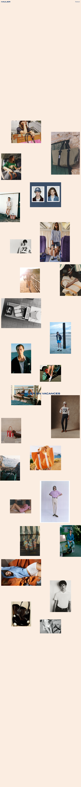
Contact (77, 1)
